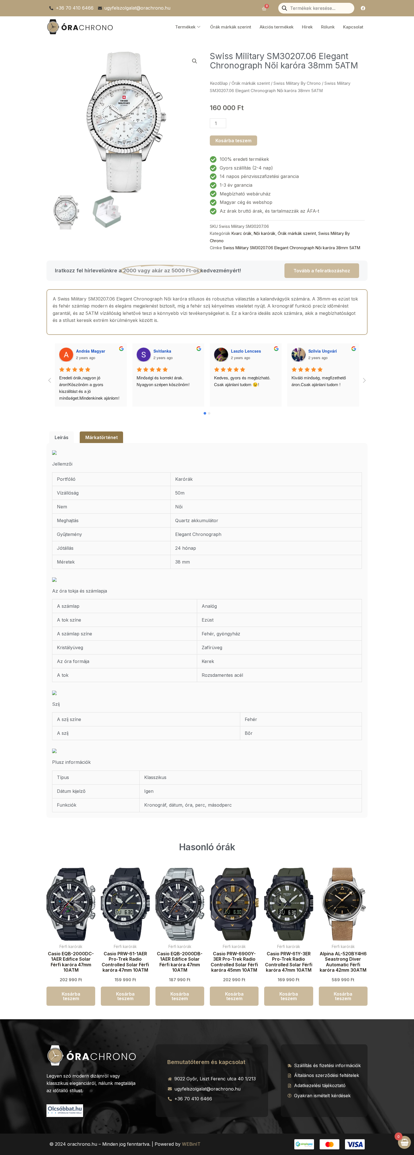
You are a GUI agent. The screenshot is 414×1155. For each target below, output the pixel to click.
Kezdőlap (219, 83)
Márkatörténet (101, 437)
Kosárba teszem (233, 140)
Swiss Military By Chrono (297, 83)
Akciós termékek (276, 27)
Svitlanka (85, 351)
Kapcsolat (353, 27)
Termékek (185, 27)
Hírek (307, 27)
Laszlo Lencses (168, 351)
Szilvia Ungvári (245, 351)
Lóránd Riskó (321, 351)
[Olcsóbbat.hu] (65, 1110)
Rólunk (328, 27)
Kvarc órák (241, 233)
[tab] (61, 437)
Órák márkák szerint (230, 27)
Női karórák (264, 233)
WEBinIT (191, 1144)
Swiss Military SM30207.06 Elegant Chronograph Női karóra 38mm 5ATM (291, 247)
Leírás (61, 437)
